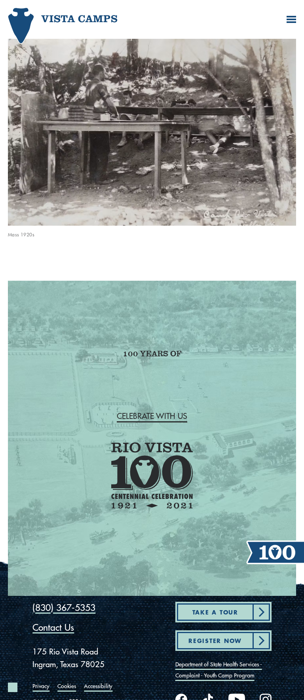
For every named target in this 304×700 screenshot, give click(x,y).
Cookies (66, 686)
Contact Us (53, 627)
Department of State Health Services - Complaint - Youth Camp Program (218, 670)
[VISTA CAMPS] (41, 26)
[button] (151, 416)
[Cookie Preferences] (12, 687)
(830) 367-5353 (63, 607)
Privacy (40, 686)
